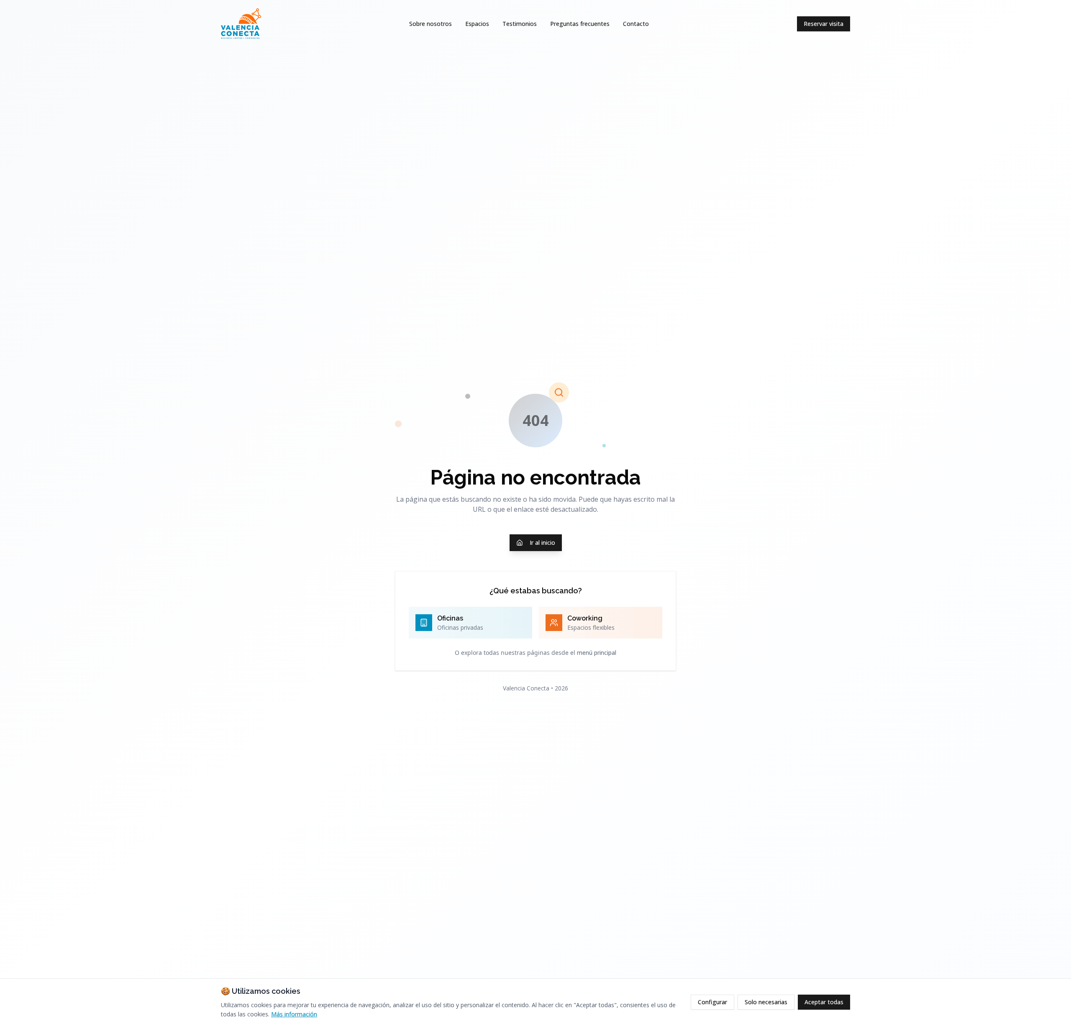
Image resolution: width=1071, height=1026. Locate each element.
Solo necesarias (766, 1002)
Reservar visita (823, 24)
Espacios (477, 24)
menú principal (596, 653)
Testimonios (519, 24)
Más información (294, 1014)
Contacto (636, 24)
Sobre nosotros (430, 24)
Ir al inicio (542, 542)
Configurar (712, 1002)
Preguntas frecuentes (580, 24)
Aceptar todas (824, 1002)
